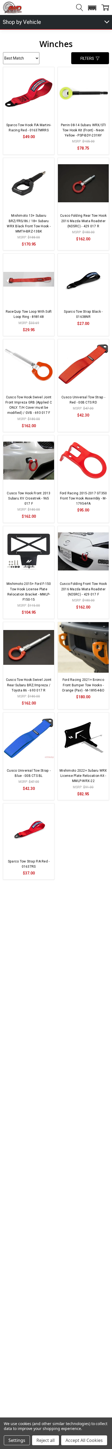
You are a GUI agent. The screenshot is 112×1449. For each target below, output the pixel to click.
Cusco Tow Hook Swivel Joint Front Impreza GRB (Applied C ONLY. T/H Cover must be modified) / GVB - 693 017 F (28, 405)
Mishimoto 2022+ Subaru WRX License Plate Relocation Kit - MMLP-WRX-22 (83, 776)
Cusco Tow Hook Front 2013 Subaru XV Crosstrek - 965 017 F (28, 498)
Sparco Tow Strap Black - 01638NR (83, 314)
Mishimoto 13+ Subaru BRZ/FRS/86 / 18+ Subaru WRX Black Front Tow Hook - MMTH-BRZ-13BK (29, 223)
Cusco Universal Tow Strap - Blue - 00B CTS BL (29, 773)
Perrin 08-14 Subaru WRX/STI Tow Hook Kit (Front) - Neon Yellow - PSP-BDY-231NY (83, 130)
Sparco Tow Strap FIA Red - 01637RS (29, 864)
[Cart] (105, 7)
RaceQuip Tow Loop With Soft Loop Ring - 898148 (29, 314)
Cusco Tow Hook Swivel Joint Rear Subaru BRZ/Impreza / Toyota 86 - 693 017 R (29, 685)
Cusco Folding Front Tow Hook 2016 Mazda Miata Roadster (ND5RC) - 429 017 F (83, 589)
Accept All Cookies (84, 1440)
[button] (92, 8)
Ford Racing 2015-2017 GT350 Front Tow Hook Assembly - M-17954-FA (83, 498)
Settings (16, 1440)
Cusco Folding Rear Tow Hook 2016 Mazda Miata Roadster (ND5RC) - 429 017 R (83, 221)
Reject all (45, 1440)
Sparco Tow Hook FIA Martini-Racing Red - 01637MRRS (28, 127)
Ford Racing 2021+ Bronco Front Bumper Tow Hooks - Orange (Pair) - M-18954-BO (83, 685)
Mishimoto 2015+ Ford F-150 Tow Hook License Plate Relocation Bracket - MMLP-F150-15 (29, 591)
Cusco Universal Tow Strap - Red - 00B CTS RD (83, 399)
